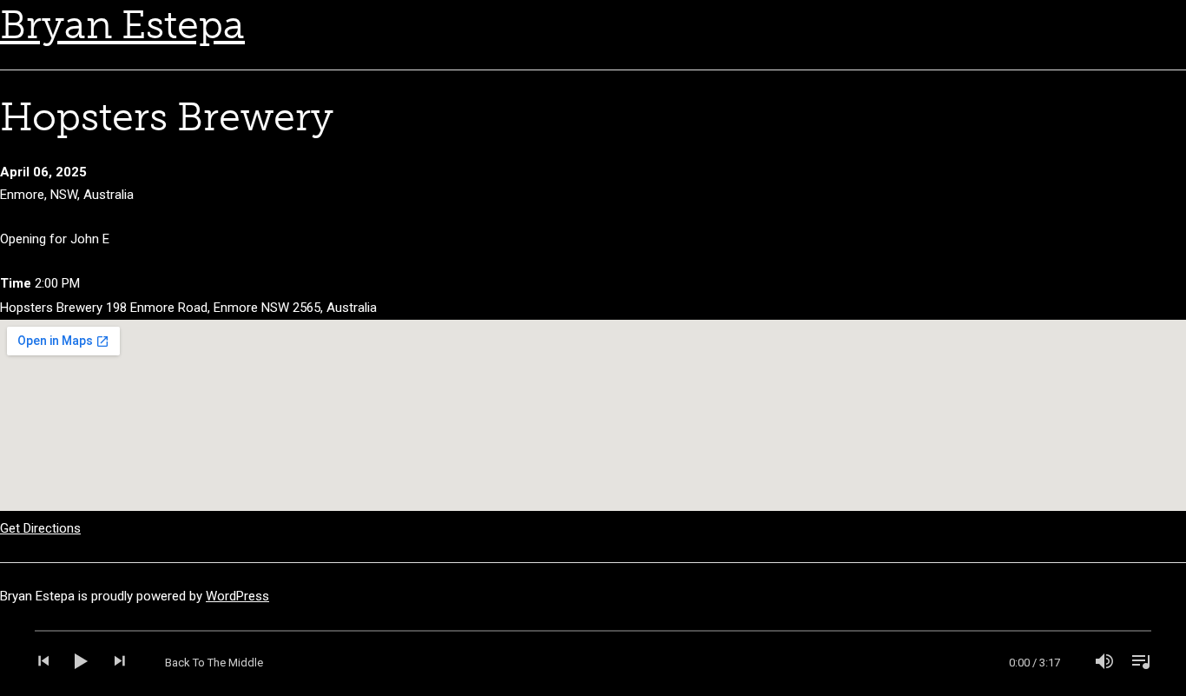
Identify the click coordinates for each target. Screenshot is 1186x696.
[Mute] (1104, 663)
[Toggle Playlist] (1135, 663)
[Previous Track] (50, 663)
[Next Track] (112, 663)
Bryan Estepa (122, 25)
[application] (593, 663)
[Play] (81, 663)
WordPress (237, 596)
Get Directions (40, 528)
